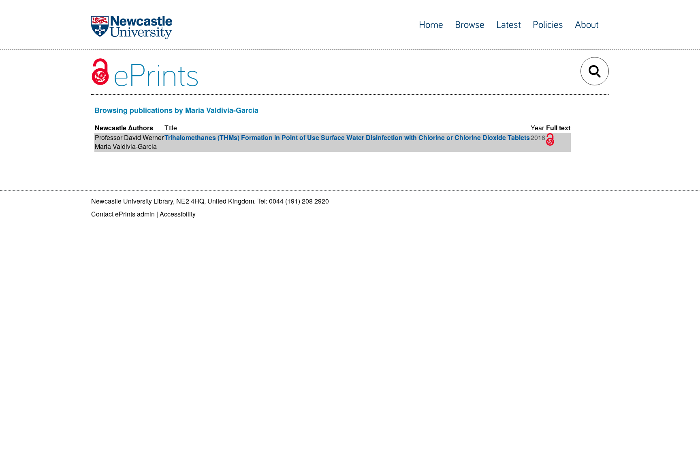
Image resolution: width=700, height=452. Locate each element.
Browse (469, 25)
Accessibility (178, 214)
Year (537, 127)
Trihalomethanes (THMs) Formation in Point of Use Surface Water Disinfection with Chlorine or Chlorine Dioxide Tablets (347, 137)
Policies (548, 25)
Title (170, 127)
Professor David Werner (129, 137)
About (587, 25)
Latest (508, 25)
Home (431, 25)
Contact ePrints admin (123, 214)
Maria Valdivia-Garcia (126, 146)
